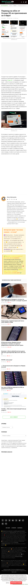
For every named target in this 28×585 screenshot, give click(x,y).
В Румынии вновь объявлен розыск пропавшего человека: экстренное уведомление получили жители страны (12, 344)
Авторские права (7, 569)
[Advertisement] (14, 58)
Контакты (19, 527)
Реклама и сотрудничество (20, 570)
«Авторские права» (19, 556)
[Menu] (26, 2)
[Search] (23, 2)
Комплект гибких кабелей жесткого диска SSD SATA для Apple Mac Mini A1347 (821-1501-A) (13, 353)
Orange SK (10, 80)
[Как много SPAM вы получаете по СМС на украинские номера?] (14, 378)
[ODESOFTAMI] (7, 2)
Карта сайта (14, 571)
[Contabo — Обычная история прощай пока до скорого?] (14, 400)
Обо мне (8, 527)
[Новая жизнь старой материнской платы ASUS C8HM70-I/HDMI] (14, 312)
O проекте (13, 527)
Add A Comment (14, 417)
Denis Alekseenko (11, 197)
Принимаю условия (16, 582)
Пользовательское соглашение (8, 570)
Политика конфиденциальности (17, 569)
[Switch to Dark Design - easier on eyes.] (21, 2)
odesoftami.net (7, 249)
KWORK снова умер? (6, 359)
